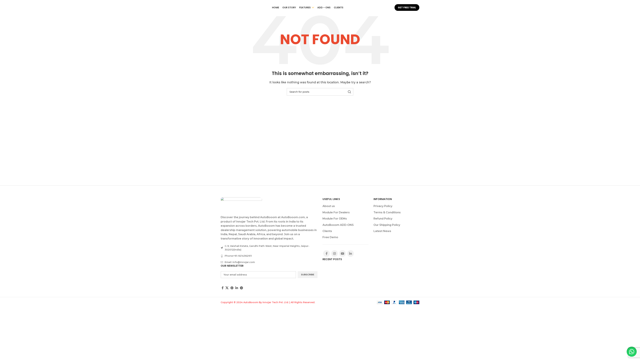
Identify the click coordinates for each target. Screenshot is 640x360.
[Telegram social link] (241, 287)
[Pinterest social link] (232, 287)
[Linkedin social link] (236, 287)
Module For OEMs (334, 218)
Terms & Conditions (387, 212)
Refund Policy (383, 218)
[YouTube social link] (342, 253)
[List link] (269, 256)
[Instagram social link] (334, 253)
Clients (327, 231)
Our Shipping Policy (387, 224)
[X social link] (227, 287)
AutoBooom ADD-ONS (338, 224)
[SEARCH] (349, 92)
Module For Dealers (336, 212)
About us (328, 206)
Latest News (382, 231)
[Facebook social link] (222, 287)
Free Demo (330, 237)
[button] (632, 352)
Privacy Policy (383, 206)
